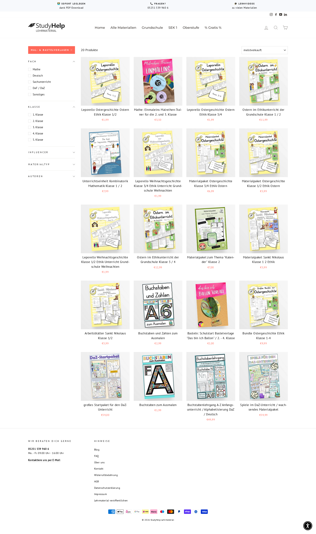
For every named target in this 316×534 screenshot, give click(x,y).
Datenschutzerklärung (107, 488)
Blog (97, 449)
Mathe (36, 69)
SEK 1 (172, 28)
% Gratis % (213, 28)
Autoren (35, 176)
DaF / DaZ (39, 88)
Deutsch (38, 75)
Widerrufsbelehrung (106, 475)
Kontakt (99, 468)
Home (100, 28)
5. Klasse (38, 139)
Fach (32, 61)
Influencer (38, 152)
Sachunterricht (42, 82)
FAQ (96, 456)
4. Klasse (38, 133)
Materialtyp (39, 164)
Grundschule (152, 28)
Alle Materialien (123, 28)
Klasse (34, 106)
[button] (307, 525)
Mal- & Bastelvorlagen (50, 50)
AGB (96, 481)
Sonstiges (39, 94)
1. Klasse (38, 114)
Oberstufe (191, 28)
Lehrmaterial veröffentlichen (111, 500)
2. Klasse (38, 121)
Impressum (100, 494)
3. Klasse (38, 127)
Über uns (99, 462)
